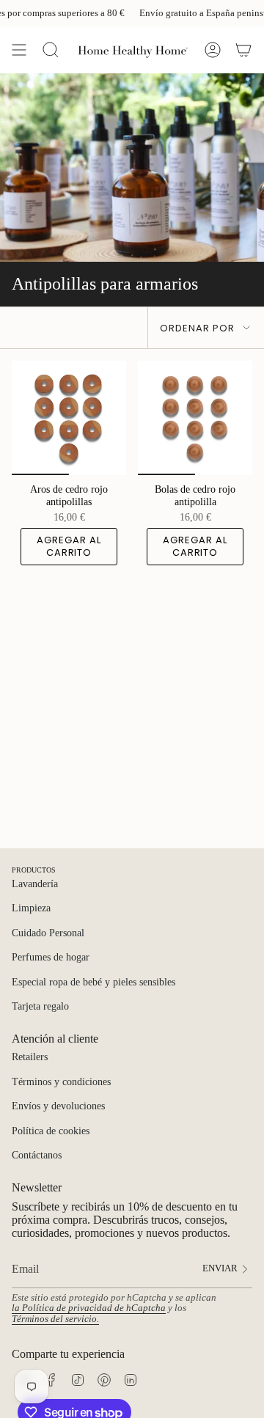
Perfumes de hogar (50, 957)
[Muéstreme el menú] (19, 50)
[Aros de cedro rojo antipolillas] (69, 418)
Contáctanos (37, 1155)
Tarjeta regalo (40, 1006)
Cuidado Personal (48, 932)
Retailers (30, 1056)
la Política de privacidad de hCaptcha (89, 1308)
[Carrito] (243, 50)
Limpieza (31, 908)
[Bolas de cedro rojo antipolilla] (195, 418)
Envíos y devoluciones (58, 1106)
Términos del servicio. (55, 1319)
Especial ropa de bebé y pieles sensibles (93, 982)
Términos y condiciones (61, 1081)
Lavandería (35, 883)
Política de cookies (50, 1130)
